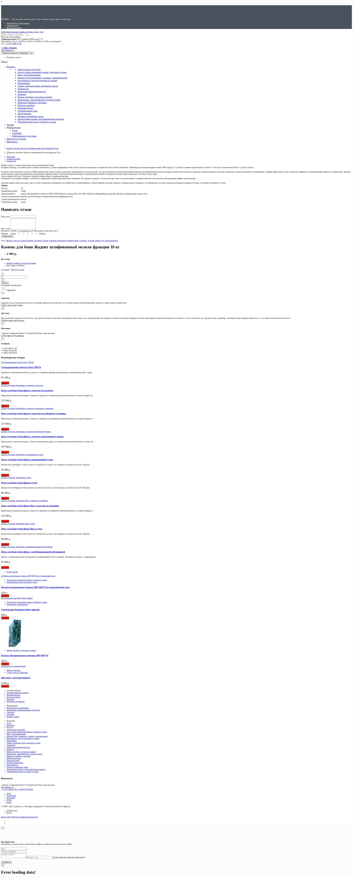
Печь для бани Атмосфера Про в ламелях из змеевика (30, 505)
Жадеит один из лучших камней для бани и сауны (27, 241)
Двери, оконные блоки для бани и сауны (38, 86)
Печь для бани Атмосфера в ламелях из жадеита (27, 390)
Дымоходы (23, 89)
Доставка (10, 715)
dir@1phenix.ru (7, 50)
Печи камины (24, 113)
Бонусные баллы (13, 697)
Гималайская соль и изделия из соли (22, 582)
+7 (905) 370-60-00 (25, 789)
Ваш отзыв (5, 229)
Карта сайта (6, 817)
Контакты (10, 725)
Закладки (10, 699)
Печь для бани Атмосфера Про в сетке (21, 529)
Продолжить (7, 236)
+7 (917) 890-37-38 (13, 44)
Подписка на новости (16, 702)
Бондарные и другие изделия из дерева (37, 80)
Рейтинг (4, 234)
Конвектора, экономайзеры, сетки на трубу (39, 100)
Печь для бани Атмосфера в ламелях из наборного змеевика (33, 413)
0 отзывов (5, 270)
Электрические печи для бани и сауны (37, 122)
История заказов (13, 695)
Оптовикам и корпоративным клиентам (23, 710)
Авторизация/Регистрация (17, 693)
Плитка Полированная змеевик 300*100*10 (24, 655)
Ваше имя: (5, 217)
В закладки (5, 285)
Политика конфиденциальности (24, 817)
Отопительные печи (28, 111)
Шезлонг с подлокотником (15, 677)
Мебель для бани (26, 105)
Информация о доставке (24, 136)
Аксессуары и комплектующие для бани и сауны (42, 72)
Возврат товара (13, 717)
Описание (11, 157)
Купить (5, 283)
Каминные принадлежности (32, 91)
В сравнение (16, 285)
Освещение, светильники (17, 604)
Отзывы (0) (11, 161)
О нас (15, 130)
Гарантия (17, 133)
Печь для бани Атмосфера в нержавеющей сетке (27, 459)
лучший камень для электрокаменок (103, 241)
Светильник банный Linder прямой (20, 609)
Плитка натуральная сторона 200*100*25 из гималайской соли (35, 587)
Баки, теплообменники (29, 75)
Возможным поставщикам (18, 708)
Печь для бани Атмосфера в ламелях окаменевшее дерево (32, 436)
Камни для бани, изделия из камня (35, 97)
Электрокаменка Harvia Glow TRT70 (21, 367)
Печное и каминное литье (30, 116)
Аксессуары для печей (29, 69)
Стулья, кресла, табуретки (17, 673)
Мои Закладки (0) (14, 28)
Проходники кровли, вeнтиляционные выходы (41, 119)
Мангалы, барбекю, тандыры (32, 102)
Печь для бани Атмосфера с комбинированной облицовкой (33, 552)
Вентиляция (24, 83)
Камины (22, 94)
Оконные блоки (25, 108)
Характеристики (13, 159)
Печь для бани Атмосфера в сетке (19, 482)
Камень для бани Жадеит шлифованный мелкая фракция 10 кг (33, 148)
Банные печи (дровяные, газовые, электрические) (42, 78)
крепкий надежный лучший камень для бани (68, 241)
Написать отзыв (17, 270)
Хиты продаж (12, 572)
